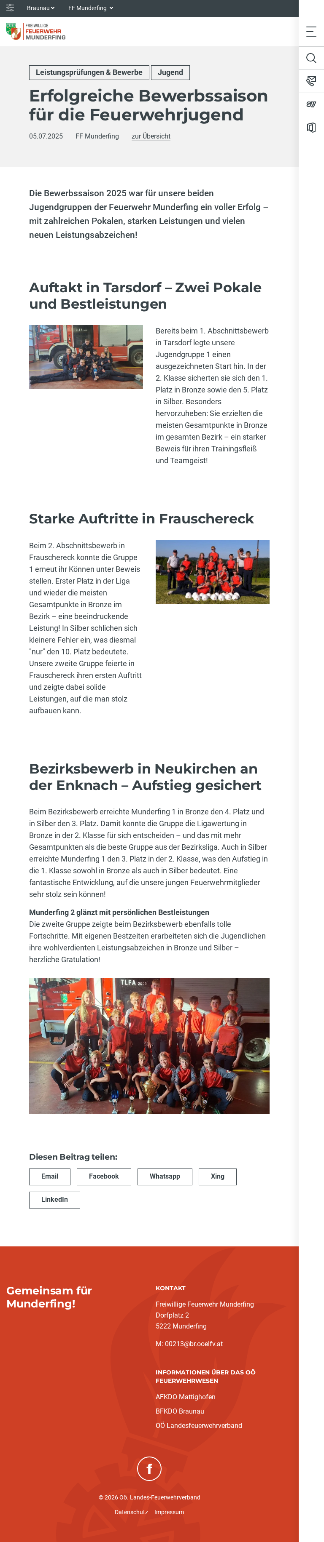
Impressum (169, 1512)
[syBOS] (311, 104)
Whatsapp (165, 1176)
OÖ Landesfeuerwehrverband (199, 1426)
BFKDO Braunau (180, 1411)
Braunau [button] (38, 8)
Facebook (104, 1176)
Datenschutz (131, 1512)
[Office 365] (311, 127)
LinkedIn (54, 1199)
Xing (217, 1176)
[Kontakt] (311, 81)
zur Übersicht (151, 136)
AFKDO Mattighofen (186, 1397)
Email (49, 1176)
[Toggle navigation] (311, 31)
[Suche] (311, 58)
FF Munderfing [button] (88, 8)
